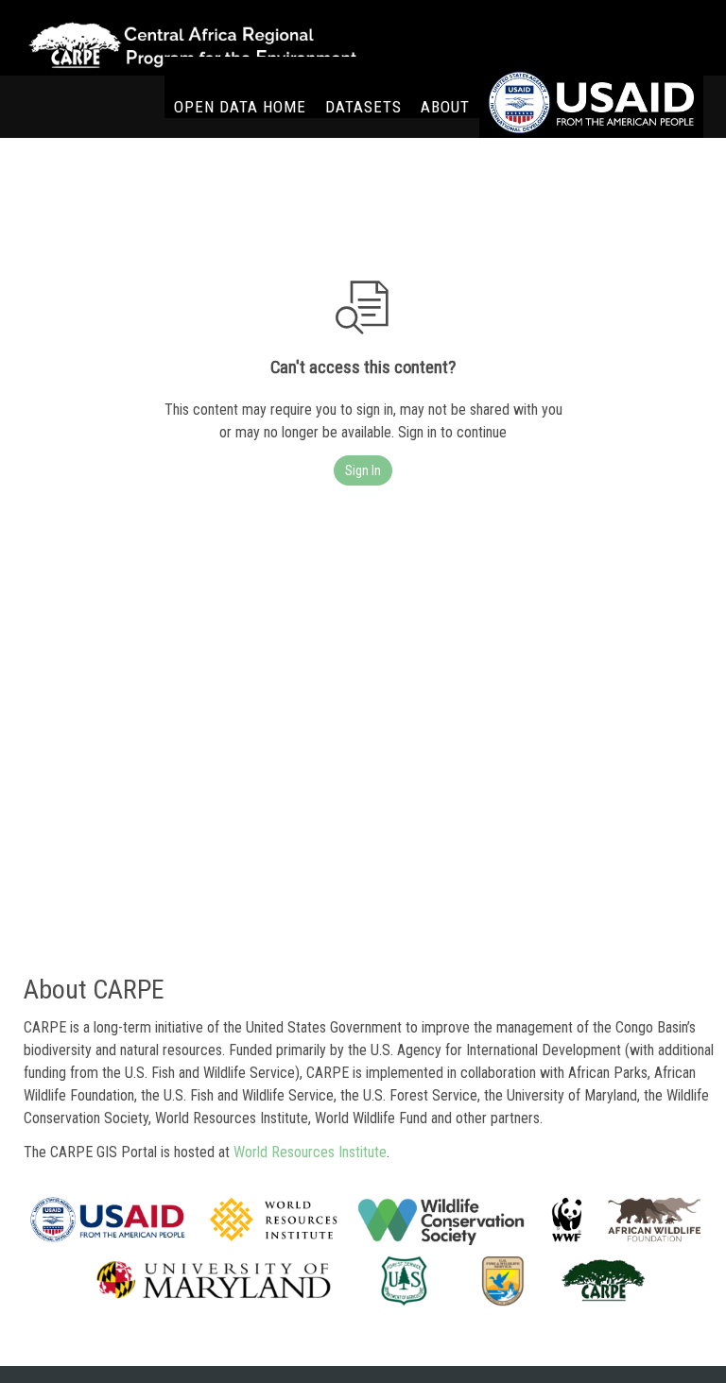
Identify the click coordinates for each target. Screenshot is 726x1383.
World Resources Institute (310, 1152)
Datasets (363, 106)
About (445, 106)
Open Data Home (240, 106)
